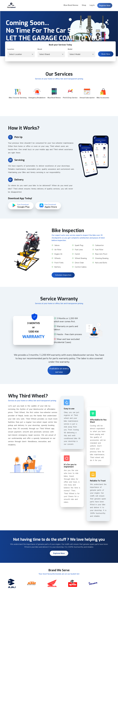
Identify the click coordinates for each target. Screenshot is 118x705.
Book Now (105, 54)
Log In (92, 5)
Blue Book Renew (71, 5)
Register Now (104, 5)
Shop (84, 5)
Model (70, 49)
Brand (40, 49)
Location (10, 49)
